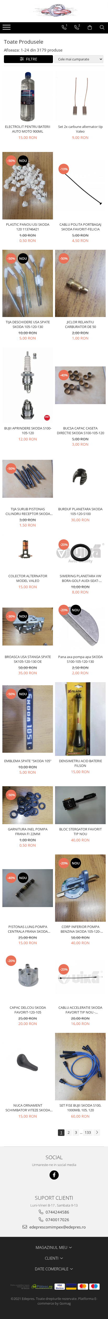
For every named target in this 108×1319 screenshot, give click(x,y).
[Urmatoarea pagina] (96, 1132)
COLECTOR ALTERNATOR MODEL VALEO (27, 578)
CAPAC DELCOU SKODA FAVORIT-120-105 (28, 1010)
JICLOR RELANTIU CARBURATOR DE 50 (80, 324)
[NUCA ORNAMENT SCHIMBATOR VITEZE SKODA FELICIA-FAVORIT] (27, 1066)
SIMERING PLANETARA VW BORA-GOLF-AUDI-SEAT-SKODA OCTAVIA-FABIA (80, 578)
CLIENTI (52, 1258)
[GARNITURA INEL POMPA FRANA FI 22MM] (27, 805)
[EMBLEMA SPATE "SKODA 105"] (27, 719)
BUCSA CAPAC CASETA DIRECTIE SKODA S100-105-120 (80, 430)
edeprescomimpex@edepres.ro (57, 1227)
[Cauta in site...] (102, 27)
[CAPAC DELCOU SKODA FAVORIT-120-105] (27, 977)
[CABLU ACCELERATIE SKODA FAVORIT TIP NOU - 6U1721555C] (80, 977)
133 (88, 1132)
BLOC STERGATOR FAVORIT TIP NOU (80, 831)
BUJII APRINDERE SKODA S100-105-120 (27, 430)
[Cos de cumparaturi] (89, 27)
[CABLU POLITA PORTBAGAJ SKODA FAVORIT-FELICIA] (80, 185)
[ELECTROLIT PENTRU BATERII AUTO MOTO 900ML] (27, 96)
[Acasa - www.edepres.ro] (54, 11)
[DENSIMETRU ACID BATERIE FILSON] (80, 719)
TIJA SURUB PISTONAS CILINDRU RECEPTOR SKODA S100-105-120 (28, 511)
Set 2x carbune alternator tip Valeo (80, 129)
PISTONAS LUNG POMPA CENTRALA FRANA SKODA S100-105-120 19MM (28, 929)
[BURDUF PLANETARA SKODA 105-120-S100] (80, 479)
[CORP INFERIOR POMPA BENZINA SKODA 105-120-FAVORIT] (80, 888)
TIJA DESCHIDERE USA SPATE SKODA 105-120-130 (28, 324)
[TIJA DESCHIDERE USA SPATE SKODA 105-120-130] (27, 283)
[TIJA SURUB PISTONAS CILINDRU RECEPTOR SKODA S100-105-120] (27, 479)
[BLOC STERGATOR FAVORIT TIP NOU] (80, 805)
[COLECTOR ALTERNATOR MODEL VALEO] (27, 552)
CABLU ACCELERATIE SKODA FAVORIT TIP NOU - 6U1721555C (80, 1010)
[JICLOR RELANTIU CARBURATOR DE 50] (80, 283)
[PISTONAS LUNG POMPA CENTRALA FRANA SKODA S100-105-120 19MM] (27, 888)
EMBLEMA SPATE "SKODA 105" (27, 760)
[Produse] (7, 29)
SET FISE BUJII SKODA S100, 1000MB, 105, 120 (80, 1107)
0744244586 (57, 1212)
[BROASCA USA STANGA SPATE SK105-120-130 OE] (27, 627)
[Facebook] (54, 1175)
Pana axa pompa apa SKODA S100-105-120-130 (80, 659)
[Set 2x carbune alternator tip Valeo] (80, 96)
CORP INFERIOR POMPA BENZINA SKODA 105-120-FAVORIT (80, 929)
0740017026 (57, 1219)
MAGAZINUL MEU (52, 1247)
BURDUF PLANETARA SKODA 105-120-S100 (80, 511)
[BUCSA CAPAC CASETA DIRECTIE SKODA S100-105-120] (80, 385)
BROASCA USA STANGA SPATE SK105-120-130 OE (28, 659)
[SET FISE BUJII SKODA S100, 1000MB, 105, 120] (80, 1066)
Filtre (30, 58)
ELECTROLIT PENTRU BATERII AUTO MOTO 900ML (27, 129)
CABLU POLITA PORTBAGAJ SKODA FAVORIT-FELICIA (80, 226)
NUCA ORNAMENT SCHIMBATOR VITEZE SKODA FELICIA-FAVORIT (28, 1107)
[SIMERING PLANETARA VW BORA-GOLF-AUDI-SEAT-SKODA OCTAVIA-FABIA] (80, 553)
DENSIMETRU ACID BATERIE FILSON (80, 763)
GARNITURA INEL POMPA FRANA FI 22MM (27, 831)
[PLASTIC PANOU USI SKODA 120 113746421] (27, 185)
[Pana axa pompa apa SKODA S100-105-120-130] (80, 626)
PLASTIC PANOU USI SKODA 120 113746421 (27, 226)
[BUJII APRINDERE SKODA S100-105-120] (27, 385)
